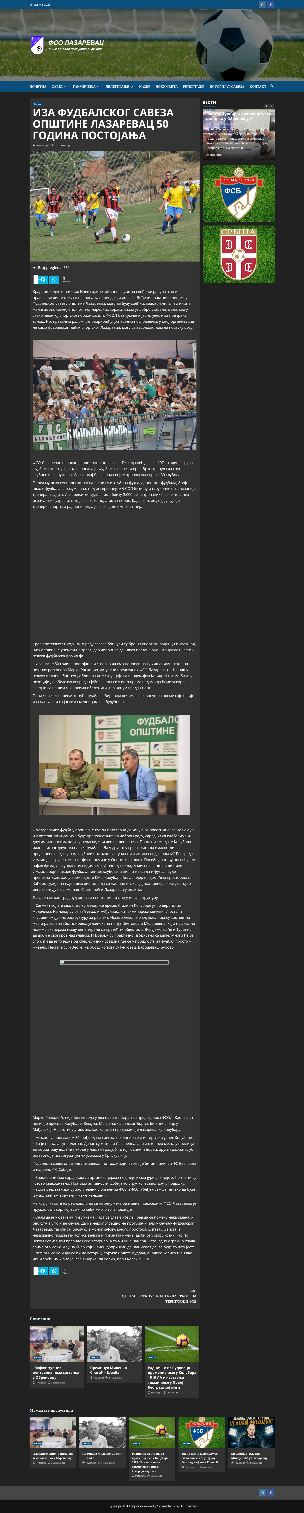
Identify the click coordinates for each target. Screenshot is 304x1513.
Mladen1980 (43, 145)
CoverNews (166, 1506)
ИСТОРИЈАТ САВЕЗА (227, 86)
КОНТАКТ (258, 86)
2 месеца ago (206, 1467)
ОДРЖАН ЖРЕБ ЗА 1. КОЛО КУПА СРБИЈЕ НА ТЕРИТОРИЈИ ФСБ (159, 1296)
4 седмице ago (115, 1377)
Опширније (213, 154)
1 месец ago (172, 1392)
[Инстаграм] (262, 4)
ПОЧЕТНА (38, 86)
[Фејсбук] (270, 4)
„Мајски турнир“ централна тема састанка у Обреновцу (56, 1372)
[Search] (272, 86)
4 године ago (63, 145)
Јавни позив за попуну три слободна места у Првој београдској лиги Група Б (200, 1457)
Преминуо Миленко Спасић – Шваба (108, 1370)
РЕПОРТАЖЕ (194, 86)
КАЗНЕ (145, 86)
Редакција (41, 1382)
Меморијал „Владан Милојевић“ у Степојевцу (249, 1455)
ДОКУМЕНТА (167, 86)
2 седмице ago (58, 1382)
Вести (37, 104)
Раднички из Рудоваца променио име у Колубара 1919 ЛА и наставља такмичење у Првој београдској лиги (172, 1377)
